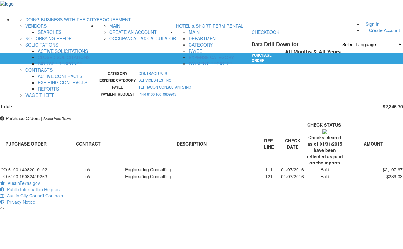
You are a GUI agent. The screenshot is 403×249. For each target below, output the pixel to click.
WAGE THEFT (39, 95)
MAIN (114, 26)
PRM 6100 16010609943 (157, 94)
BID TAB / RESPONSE (60, 63)
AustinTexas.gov (22, 183)
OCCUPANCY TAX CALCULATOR (142, 38)
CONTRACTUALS (153, 73)
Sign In (373, 24)
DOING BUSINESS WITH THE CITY (61, 19)
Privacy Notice (19, 202)
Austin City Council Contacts (33, 195)
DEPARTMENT (204, 38)
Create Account (384, 30)
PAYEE (195, 51)
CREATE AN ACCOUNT (133, 32)
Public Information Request (32, 189)
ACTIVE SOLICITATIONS (63, 51)
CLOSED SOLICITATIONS (64, 57)
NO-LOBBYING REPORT (50, 38)
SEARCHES (49, 32)
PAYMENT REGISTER (211, 63)
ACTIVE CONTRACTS (60, 76)
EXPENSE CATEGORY (211, 57)
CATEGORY (201, 45)
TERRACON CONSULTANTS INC (165, 87)
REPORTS (48, 89)
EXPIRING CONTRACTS (62, 82)
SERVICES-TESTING (155, 80)
